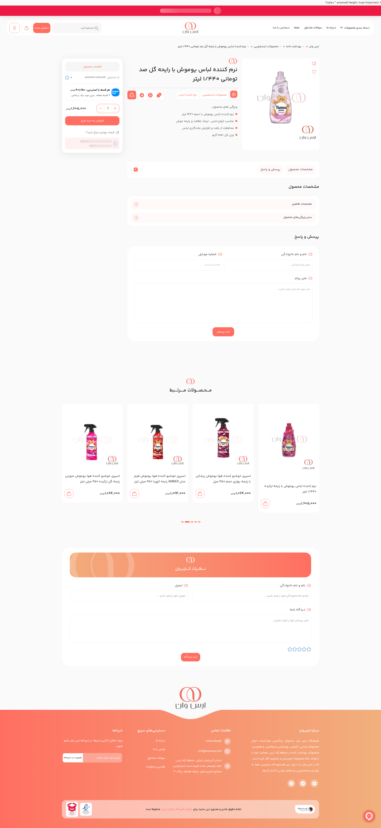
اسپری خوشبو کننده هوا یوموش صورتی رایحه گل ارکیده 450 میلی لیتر (158, 479)
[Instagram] (314, 783)
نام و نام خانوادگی (294, 254)
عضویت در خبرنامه (73, 758)
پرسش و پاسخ (270, 169)
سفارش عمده (42, 28)
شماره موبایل (207, 254)
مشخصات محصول (300, 169)
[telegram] (142, 95)
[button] (199, 522)
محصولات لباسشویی (266, 46)
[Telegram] (303, 783)
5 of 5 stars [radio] (290, 649)
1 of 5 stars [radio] (309, 649)
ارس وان (314, 46)
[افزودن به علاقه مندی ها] (314, 71)
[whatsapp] (150, 95)
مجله (297, 28)
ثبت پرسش (223, 332)
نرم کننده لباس (187, 95)
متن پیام (301, 278)
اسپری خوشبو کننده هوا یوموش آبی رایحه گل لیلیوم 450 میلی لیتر (95, 479)
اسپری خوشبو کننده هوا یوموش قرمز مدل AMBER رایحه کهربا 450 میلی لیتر (225, 479)
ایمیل (178, 585)
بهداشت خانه (293, 46)
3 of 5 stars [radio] (299, 649)
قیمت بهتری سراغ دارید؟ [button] (100, 133)
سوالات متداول (313, 28)
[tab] (300, 170)
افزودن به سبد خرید (92, 121)
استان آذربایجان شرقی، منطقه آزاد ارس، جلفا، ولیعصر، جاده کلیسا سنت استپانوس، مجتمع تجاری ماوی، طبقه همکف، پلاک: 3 (197, 766)
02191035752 (214, 741)
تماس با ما (159, 749)
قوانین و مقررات (155, 767)
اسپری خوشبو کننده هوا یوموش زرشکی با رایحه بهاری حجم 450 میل (288, 479)
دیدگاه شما (297, 609)
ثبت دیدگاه (190, 657)
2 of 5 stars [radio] (304, 649)
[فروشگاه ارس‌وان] (190, 28)
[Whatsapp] (291, 783)
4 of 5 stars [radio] (294, 649)
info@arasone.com (210, 751)
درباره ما (331, 28)
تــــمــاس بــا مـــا (281, 28)
